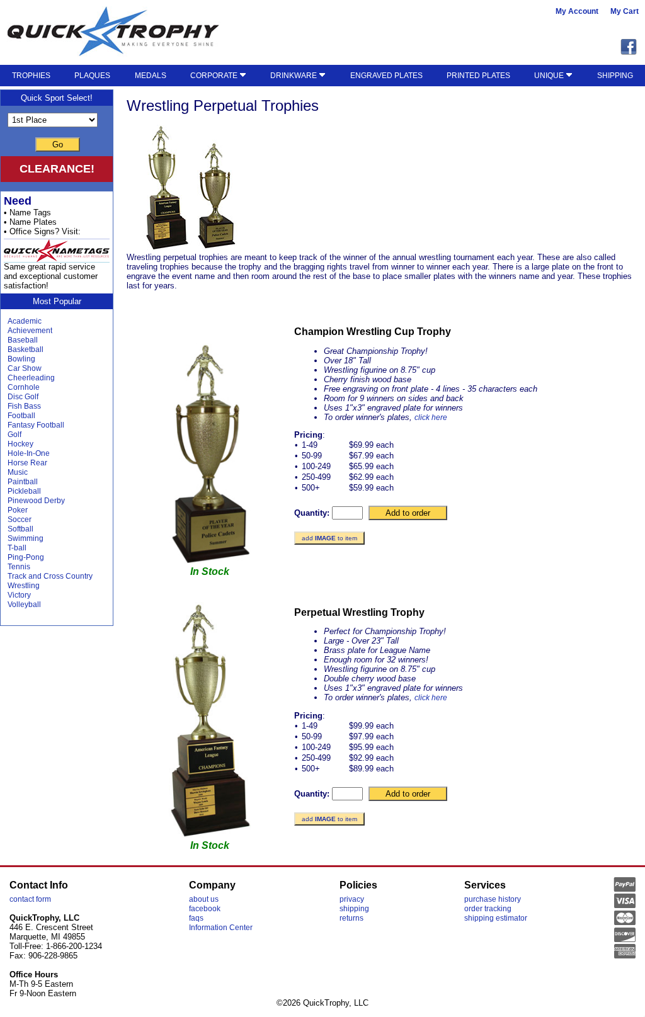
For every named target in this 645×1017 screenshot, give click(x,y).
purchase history (492, 899)
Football (21, 415)
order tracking (487, 908)
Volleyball (24, 604)
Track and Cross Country (50, 576)
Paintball (23, 481)
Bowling (21, 359)
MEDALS (150, 75)
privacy (352, 899)
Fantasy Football (36, 425)
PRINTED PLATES (478, 75)
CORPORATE (214, 75)
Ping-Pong (26, 557)
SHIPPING (615, 75)
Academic (25, 321)
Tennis (19, 566)
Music (18, 472)
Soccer (19, 519)
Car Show (25, 368)
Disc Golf (23, 396)
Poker (18, 510)
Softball (20, 529)
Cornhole (24, 387)
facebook (204, 908)
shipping (354, 908)
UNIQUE (550, 75)
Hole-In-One (29, 453)
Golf (14, 434)
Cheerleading (31, 377)
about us (204, 899)
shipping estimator (495, 918)
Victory (19, 595)
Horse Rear (27, 462)
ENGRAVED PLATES (386, 75)
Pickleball (24, 491)
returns (351, 918)
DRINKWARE (294, 75)
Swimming (25, 538)
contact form (30, 899)
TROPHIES (31, 75)
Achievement (30, 330)
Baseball (23, 340)
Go (57, 144)
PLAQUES (92, 75)
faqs (196, 918)
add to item (329, 538)
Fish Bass (24, 406)
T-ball (17, 547)
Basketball (25, 349)
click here (430, 417)
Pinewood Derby (36, 500)
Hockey (20, 444)
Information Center (221, 927)
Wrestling (24, 585)
